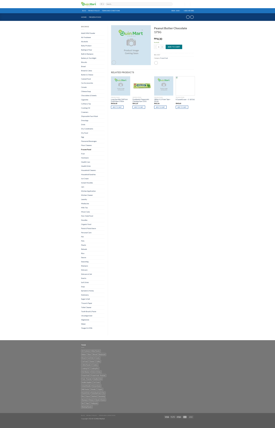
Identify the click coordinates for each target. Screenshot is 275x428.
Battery (84, 354)
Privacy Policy (94, 11)
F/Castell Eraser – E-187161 (185, 99)
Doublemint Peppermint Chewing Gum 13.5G (141, 100)
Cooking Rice (95, 368)
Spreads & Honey (87, 291)
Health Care (85, 162)
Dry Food (84, 133)
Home (84, 17)
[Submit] (170, 4)
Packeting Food (96, 393)
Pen (104, 393)
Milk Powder (85, 389)
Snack (97, 400)
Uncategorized (86, 316)
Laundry (84, 199)
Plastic (83, 245)
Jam (82, 187)
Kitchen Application (88, 191)
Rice (82, 253)
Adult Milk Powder (88, 33)
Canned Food (86, 79)
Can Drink (90, 358)
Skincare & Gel (86, 274)
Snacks (83, 278)
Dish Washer (85, 372)
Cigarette (84, 100)
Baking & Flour (86, 50)
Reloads (84, 249)
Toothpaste (94, 403)
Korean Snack (96, 386)
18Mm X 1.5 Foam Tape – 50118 (162, 100)
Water (83, 324)
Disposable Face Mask (89, 116)
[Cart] (193, 4)
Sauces (83, 257)
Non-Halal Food (87, 216)
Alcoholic (84, 41)
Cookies (95, 365)
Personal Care (86, 232)
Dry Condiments (87, 129)
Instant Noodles (87, 183)
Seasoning (85, 262)
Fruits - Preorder (87, 379)
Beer (89, 354)
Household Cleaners (88, 170)
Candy (97, 358)
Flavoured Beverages (89, 141)
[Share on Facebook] (156, 63)
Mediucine (85, 203)
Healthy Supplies (87, 382)
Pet (82, 237)
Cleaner (91, 361)
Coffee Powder (86, 365)
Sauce (88, 396)
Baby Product (86, 46)
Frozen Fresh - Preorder (98, 375)
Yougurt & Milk (86, 328)
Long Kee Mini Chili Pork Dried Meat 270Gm (119, 100)
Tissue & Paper (86, 303)
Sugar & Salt (85, 299)
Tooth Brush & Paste (88, 311)
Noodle (93, 389)
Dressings (84, 120)
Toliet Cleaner (86, 307)
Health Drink (86, 166)
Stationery (85, 295)
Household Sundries (88, 174)
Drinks (99, 372)
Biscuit (95, 354)
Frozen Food (95, 17)
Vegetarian (85, 320)
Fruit (83, 154)
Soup (83, 287)
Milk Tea (84, 208)
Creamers (84, 112)
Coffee (98, 361)
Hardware (85, 158)
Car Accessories (87, 83)
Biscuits (84, 62)
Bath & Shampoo (87, 54)
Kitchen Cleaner (87, 195)
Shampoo (84, 266)
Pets (82, 241)
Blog (84, 11)
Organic (100, 389)
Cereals (84, 87)
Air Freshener (86, 37)
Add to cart (174, 47)
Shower (91, 400)
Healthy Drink (98, 379)
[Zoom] (114, 62)
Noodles (84, 220)
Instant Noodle (86, 386)
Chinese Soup (86, 91)
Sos (83, 403)
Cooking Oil (85, 108)
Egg (82, 137)
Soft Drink (85, 282)
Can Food (85, 361)
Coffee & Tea (86, 104)
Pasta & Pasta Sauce (88, 228)
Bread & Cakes (86, 71)
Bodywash (102, 354)
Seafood (94, 396)
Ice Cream (85, 178)
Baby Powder (96, 351)
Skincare (84, 270)
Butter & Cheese (87, 75)
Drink (83, 124)
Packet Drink (85, 393)
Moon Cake (85, 212)
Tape (87, 403)
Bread (83, 66)
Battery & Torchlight (88, 58)
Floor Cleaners (86, 145)
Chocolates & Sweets (89, 95)
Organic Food (86, 224)
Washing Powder (87, 407)
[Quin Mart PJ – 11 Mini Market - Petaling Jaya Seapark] (88, 4)
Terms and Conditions (111, 11)
